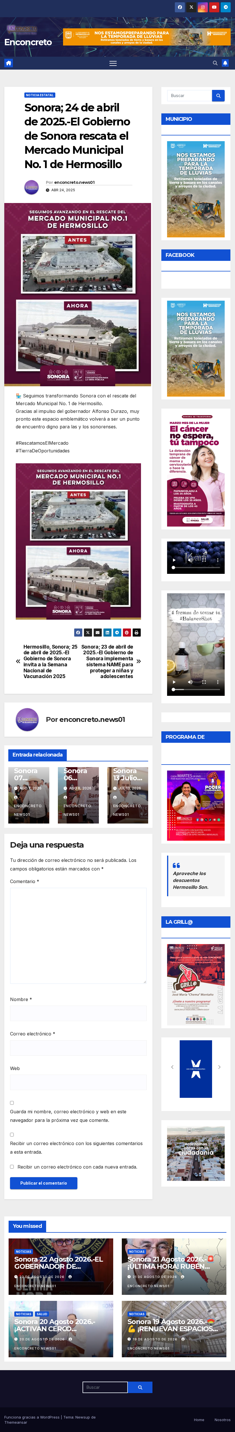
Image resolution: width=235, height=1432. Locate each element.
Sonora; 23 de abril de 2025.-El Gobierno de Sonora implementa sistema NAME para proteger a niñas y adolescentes (107, 661)
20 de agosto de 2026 (42, 1339)
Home (199, 1419)
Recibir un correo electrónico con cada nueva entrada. (77, 1167)
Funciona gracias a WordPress (32, 1417)
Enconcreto (28, 42)
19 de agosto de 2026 (156, 1339)
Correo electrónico (32, 1034)
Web (15, 1068)
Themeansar (15, 1422)
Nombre (21, 999)
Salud (42, 1314)
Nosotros (223, 1419)
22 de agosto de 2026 (42, 1277)
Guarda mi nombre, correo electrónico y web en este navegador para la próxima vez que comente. (68, 1116)
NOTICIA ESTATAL (40, 95)
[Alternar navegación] (113, 63)
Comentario (24, 881)
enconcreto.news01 (74, 182)
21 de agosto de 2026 (155, 1277)
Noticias (23, 1251)
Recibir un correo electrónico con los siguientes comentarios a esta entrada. (76, 1148)
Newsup (82, 1417)
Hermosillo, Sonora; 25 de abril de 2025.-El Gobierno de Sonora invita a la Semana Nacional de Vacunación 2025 (50, 661)
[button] (215, 63)
